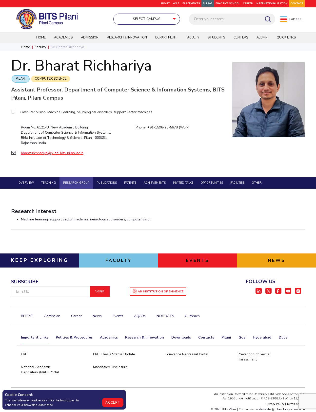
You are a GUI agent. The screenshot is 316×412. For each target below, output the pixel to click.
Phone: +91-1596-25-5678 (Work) (162, 127)
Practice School (228, 3)
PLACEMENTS (191, 3)
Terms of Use (296, 404)
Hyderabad (262, 337)
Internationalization (272, 3)
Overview (26, 183)
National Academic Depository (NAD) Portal (40, 370)
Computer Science (50, 78)
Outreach (192, 316)
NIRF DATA (165, 316)
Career (248, 3)
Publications (107, 183)
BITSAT (208, 3)
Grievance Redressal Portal (186, 354)
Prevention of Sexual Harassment (254, 357)
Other (257, 183)
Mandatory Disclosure (110, 367)
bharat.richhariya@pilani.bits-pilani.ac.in (52, 153)
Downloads (181, 337)
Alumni (262, 37)
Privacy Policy (275, 404)
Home (41, 37)
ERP (24, 354)
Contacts (206, 337)
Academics (63, 37)
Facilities (237, 183)
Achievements (155, 183)
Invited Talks (183, 183)
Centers (241, 37)
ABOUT (165, 3)
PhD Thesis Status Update (114, 354)
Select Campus (146, 19)
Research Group (76, 183)
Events (118, 316)
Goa (241, 337)
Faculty (192, 37)
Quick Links (286, 37)
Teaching (48, 183)
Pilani (20, 78)
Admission (90, 37)
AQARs (140, 316)
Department (166, 37)
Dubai (284, 337)
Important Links (34, 337)
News (97, 316)
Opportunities (212, 183)
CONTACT (297, 3)
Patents (130, 183)
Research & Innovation (127, 37)
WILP (176, 3)
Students (216, 37)
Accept (112, 402)
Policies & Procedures (74, 337)
